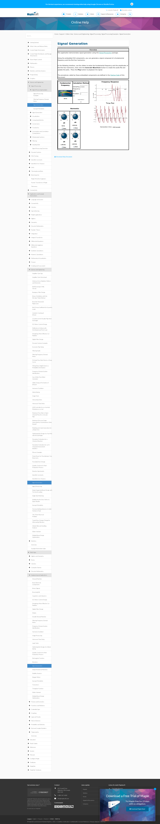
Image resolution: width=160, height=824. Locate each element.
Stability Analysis (37, 673)
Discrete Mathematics (37, 226)
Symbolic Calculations (37, 250)
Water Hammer (36, 531)
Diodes (34, 613)
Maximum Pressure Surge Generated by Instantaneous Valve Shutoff (42, 422)
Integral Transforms (36, 237)
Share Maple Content (36, 59)
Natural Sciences (35, 720)
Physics (32, 67)
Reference (33, 747)
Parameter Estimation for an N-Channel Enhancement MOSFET (41, 446)
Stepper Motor (36, 677)
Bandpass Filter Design (38, 292)
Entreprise (85, 804)
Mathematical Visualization (38, 258)
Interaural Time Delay (38, 403)
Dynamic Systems (36, 152)
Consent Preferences (84, 821)
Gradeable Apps (35, 709)
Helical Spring (36, 392)
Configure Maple (34, 758)
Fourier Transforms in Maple (39, 182)
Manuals (32, 755)
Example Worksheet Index (38, 548)
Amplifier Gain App (37, 273)
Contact (57, 785)
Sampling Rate (36, 144)
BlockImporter (35, 175)
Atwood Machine (37, 579)
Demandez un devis (127, 10)
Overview (34, 545)
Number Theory (35, 230)
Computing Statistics (38, 120)
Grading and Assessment (38, 266)
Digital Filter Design (37, 339)
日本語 (52, 819)
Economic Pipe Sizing (38, 347)
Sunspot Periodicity (38, 108)
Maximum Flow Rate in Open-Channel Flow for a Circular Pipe (40, 414)
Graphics (32, 78)
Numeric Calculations (37, 254)
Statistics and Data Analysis (38, 71)
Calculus (33, 207)
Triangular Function (37, 688)
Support (62, 34)
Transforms (35, 127)
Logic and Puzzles (36, 717)
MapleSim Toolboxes (35, 770)
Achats (84, 796)
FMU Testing (34, 156)
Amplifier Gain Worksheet (39, 277)
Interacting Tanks (37, 399)
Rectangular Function (38, 658)
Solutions (85, 793)
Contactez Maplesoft (113, 10)
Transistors (35, 685)
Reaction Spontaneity (38, 471)
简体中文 (57, 819)
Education (33, 739)
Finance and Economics (37, 702)
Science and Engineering (36, 82)
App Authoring (35, 211)
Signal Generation (38, 105)
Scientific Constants (36, 160)
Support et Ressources (88, 800)
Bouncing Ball (36, 592)
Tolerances (34, 186)
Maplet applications (36, 214)
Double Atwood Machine (39, 616)
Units (32, 167)
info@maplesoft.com (63, 798)
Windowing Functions (38, 137)
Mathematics (33, 63)
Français (40, 819)
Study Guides (34, 743)
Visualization (35, 116)
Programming (34, 74)
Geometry (34, 222)
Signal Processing (36, 86)
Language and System (37, 199)
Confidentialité (74, 821)
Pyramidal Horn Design (38, 462)
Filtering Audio (36, 350)
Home (56, 34)
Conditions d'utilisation (63, 821)
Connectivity (33, 190)
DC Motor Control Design (39, 324)
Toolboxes (33, 762)
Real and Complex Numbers (38, 728)
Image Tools (35, 396)
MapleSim (32, 766)
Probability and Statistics (38, 724)
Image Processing (37, 635)
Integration (34, 233)
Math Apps (33, 552)
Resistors (35, 662)
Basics (33, 560)
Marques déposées (95, 821)
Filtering (34, 141)
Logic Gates (35, 643)
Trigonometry (35, 732)
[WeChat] (72, 806)
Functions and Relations (38, 705)
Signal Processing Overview (40, 148)
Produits (85, 789)
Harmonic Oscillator (38, 388)
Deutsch (46, 819)
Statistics (33, 541)
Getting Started (34, 42)
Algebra (33, 218)
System (32, 751)
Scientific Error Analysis (37, 163)
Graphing (33, 713)
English (34, 819)
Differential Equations (37, 241)
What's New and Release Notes (39, 46)
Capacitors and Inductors (39, 596)
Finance (33, 262)
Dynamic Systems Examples (40, 343)
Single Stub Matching (38, 496)
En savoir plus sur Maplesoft (33, 808)
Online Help (69, 34)
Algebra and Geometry (37, 556)
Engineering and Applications (39, 575)
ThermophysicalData (37, 171)
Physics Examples (37, 452)
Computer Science (36, 567)
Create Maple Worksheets (37, 50)
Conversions (36, 124)
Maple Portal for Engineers (38, 179)
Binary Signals (36, 588)
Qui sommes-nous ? (33, 785)
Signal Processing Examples (39, 90)
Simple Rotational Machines (40, 669)
